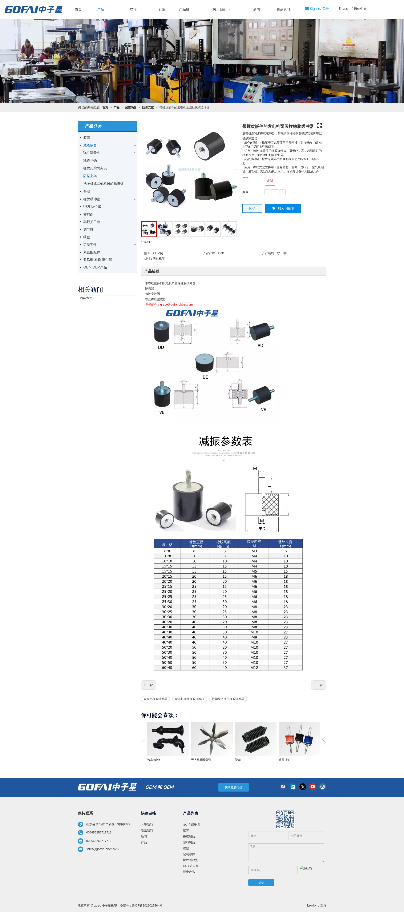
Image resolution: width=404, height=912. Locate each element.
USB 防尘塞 (92, 207)
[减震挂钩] (299, 739)
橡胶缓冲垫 (91, 199)
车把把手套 (91, 222)
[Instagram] (322, 786)
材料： (148, 258)
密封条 (88, 214)
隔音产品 (189, 871)
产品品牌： (210, 253)
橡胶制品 (189, 836)
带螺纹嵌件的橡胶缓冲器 (228, 699)
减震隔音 (90, 145)
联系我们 (147, 830)
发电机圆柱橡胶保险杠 (189, 699)
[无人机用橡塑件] (212, 739)
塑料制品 (189, 842)
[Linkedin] (293, 786)
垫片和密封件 (192, 824)
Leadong (313, 905)
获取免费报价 (233, 787)
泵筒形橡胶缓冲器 (155, 699)
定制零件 (90, 245)
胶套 (86, 138)
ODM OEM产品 (95, 267)
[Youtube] (312, 786)
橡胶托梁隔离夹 (95, 168)
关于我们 (147, 824)
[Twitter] (302, 786)
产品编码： (269, 253)
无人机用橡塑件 (201, 759)
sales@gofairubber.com (102, 849)
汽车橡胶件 (154, 759)
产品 (144, 842)
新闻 (144, 836)
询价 (252, 208)
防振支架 (90, 176)
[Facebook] (283, 786)
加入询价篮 (286, 208)
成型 (186, 848)
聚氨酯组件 (91, 252)
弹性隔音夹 (91, 153)
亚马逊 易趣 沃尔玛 (97, 260)
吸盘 (86, 237)
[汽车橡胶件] (168, 739)
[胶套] (255, 739)
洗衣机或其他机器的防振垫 (103, 184)
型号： (148, 253)
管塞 (86, 192)
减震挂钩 (90, 161)
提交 (261, 882)
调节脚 (88, 229)
